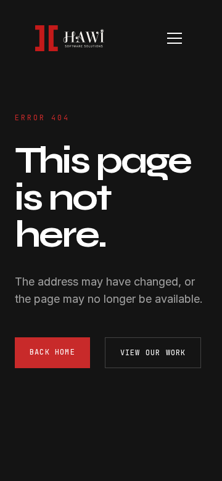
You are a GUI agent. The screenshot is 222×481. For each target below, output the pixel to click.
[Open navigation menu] (174, 38)
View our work (153, 353)
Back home (52, 352)
